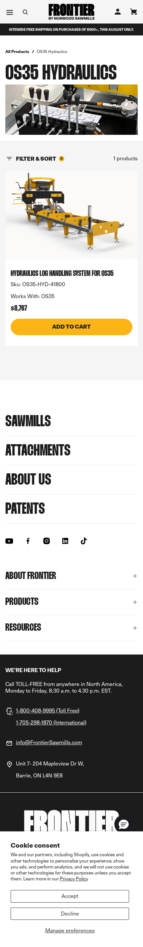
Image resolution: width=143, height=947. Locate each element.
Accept (70, 896)
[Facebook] (28, 541)
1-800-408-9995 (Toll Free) (47, 711)
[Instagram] (47, 541)
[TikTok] (84, 541)
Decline (70, 914)
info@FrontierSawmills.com (49, 742)
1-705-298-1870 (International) (51, 722)
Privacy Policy (74, 878)
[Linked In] (65, 541)
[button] (123, 824)
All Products (17, 51)
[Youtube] (9, 541)
